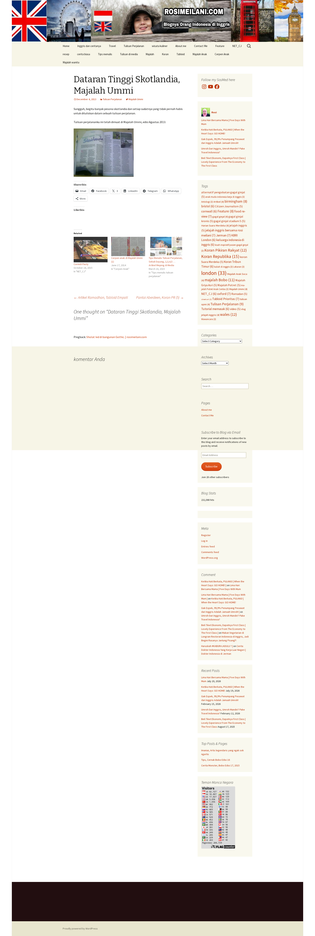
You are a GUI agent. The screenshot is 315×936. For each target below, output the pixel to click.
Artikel (218, 201)
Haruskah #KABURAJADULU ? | (217, 646)
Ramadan (239, 294)
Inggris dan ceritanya (89, 46)
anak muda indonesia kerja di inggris (225, 196)
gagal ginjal (220, 216)
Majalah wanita (71, 62)
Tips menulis (105, 54)
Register (206, 535)
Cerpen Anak (222, 54)
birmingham (235, 201)
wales (228, 314)
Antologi (207, 201)
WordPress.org (209, 557)
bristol (207, 206)
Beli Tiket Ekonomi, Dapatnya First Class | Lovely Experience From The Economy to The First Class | (223, 628)
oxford (224, 294)
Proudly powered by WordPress (80, 928)
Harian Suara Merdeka (215, 225)
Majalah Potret (228, 285)
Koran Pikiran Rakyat (225, 250)
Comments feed (210, 552)
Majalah (150, 54)
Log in (204, 540)
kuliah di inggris (223, 266)
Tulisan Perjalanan (134, 46)
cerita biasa (83, 54)
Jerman (223, 235)
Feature (219, 46)
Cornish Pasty (81, 264)
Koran (165, 54)
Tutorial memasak (215, 309)
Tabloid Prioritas (225, 299)
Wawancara (208, 319)
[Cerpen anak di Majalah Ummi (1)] (128, 246)
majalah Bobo (220, 279)
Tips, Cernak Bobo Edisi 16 (215, 759)
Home (66, 46)
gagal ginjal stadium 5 (229, 221)
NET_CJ (237, 46)
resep (66, 54)
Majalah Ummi (136, 99)
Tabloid (180, 54)
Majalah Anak (199, 54)
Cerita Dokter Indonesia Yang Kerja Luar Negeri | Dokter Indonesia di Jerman (223, 649)
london (214, 273)
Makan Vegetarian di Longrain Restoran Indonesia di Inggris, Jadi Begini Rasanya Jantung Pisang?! (225, 636)
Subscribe (211, 466)
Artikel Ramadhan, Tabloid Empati (101, 297)
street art (206, 299)
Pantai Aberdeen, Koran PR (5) (160, 297)
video (235, 309)
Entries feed (208, 546)
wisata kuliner (160, 46)
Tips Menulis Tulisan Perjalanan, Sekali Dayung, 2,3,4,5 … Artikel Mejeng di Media (165, 261)
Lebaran (238, 266)
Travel (112, 46)
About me (180, 46)
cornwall (209, 211)
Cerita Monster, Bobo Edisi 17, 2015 (220, 765)
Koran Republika (220, 256)
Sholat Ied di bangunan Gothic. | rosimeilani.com (116, 337)
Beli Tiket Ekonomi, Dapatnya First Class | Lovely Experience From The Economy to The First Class (223, 161)
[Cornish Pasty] (91, 249)
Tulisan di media (129, 54)
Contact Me (200, 46)
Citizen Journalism (229, 206)
